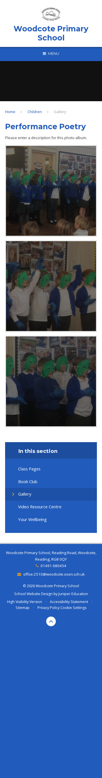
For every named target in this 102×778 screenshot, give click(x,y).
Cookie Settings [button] (73, 607)
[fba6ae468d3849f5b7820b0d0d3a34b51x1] (51, 381)
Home (10, 111)
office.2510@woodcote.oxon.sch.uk (53, 574)
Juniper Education (73, 593)
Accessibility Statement (69, 601)
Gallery (60, 111)
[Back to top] (51, 621)
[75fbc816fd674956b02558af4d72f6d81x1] (51, 286)
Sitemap (22, 607)
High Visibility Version (24, 601)
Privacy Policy (48, 607)
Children (34, 111)
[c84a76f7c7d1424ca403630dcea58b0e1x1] (51, 191)
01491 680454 (53, 565)
